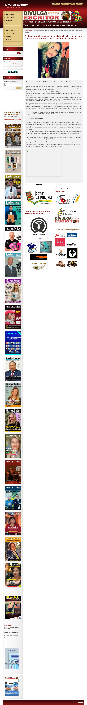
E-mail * (6, 83)
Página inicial (56, 3)
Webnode (80, 702)
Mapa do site (65, 3)
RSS (73, 3)
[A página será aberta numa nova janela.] (53, 78)
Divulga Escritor (28, 30)
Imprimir (79, 3)
